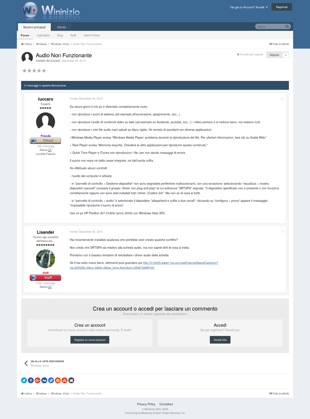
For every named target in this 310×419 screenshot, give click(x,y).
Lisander (45, 232)
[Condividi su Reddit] (58, 380)
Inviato (86, 98)
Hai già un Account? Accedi (248, 7)
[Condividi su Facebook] (31, 380)
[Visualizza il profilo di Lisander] (45, 258)
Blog (60, 35)
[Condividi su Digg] (44, 380)
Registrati (282, 7)
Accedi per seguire (252, 54)
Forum (25, 35)
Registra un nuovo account (89, 339)
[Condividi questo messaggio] (282, 98)
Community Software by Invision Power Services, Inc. (155, 413)
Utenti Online (92, 35)
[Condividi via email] (71, 380)
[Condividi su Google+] (37, 380)
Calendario (43, 35)
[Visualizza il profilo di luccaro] (27, 57)
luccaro (55, 60)
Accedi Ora (220, 339)
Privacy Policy (146, 404)
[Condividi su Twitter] (24, 380)
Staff (73, 35)
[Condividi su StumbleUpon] (64, 380)
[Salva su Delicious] (51, 380)
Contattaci (166, 404)
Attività (61, 27)
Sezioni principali (34, 27)
